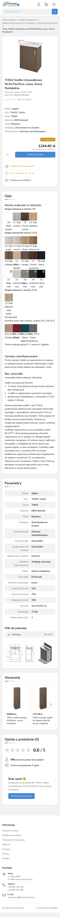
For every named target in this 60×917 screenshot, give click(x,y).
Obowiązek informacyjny (13, 840)
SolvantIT (53, 908)
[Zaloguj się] (39, 4)
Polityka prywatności (11, 835)
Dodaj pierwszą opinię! (21, 796)
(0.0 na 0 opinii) (24, 99)
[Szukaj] (55, 12)
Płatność (6, 844)
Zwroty (5, 853)
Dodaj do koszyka (35, 154)
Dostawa (6, 849)
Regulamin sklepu (10, 830)
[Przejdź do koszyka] (46, 4)
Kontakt (5, 858)
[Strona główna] (11, 4)
